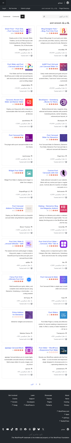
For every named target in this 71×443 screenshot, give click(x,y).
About (67, 395)
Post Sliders (53, 312)
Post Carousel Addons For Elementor (14, 207)
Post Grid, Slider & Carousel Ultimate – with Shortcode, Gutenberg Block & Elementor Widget (13, 243)
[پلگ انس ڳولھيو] (44, 16)
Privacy (66, 405)
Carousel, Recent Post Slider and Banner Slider (14, 101)
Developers (31, 402)
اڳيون (32, 384)
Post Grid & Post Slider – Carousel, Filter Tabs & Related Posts (48, 243)
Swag (14, 405)
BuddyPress (64, 421)
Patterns (49, 405)
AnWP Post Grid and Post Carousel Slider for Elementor (48, 65)
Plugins (49, 402)
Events (15, 399)
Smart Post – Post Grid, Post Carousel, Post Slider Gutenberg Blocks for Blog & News (13, 30)
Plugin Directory (64, 8)
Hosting (66, 402)
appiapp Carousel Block (14, 348)
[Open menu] (3, 3)
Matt (66, 414)
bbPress (65, 418)
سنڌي (63, 429)
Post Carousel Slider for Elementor (50, 136)
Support (32, 399)
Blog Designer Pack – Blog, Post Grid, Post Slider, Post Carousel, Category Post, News (49, 30)
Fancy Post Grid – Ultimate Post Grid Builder (16, 278)
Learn (33, 395)
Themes (49, 399)
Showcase (48, 395)
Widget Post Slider (16, 171)
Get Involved (12, 395)
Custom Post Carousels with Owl (50, 172)
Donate (13, 402)
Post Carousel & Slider (49, 277)
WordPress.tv (29, 405)
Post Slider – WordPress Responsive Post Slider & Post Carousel (48, 349)
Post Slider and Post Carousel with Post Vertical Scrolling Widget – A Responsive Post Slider (13, 65)
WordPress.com (63, 411)
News (67, 399)
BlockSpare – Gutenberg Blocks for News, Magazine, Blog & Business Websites (48, 101)
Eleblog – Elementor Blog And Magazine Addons (48, 207)
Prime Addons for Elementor (17, 313)
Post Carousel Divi (16, 135)
